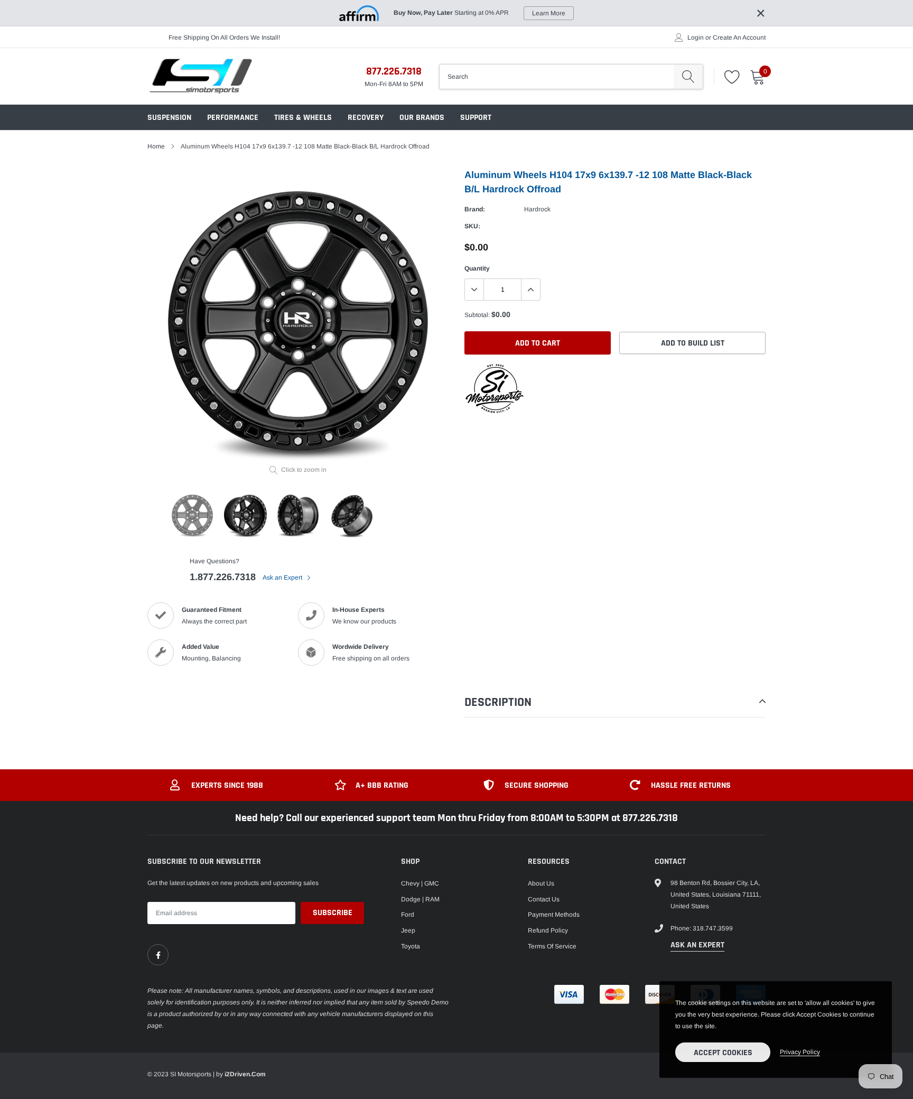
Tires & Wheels (303, 117)
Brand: (474, 209)
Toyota (410, 946)
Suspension (169, 117)
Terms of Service (552, 946)
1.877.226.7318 (223, 577)
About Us (541, 883)
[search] (688, 76)
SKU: (472, 226)
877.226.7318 (394, 71)
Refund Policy (548, 930)
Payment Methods (554, 914)
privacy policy (800, 1052)
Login (695, 37)
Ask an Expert (283, 577)
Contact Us (544, 899)
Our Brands (421, 117)
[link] (158, 954)
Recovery (366, 117)
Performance (232, 117)
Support (475, 117)
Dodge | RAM (420, 899)
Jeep (408, 930)
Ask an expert (697, 945)
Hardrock (537, 209)
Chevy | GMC (420, 883)
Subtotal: (477, 315)
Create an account (739, 37)
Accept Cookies (723, 1052)
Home (156, 146)
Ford (407, 914)
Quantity (477, 268)
